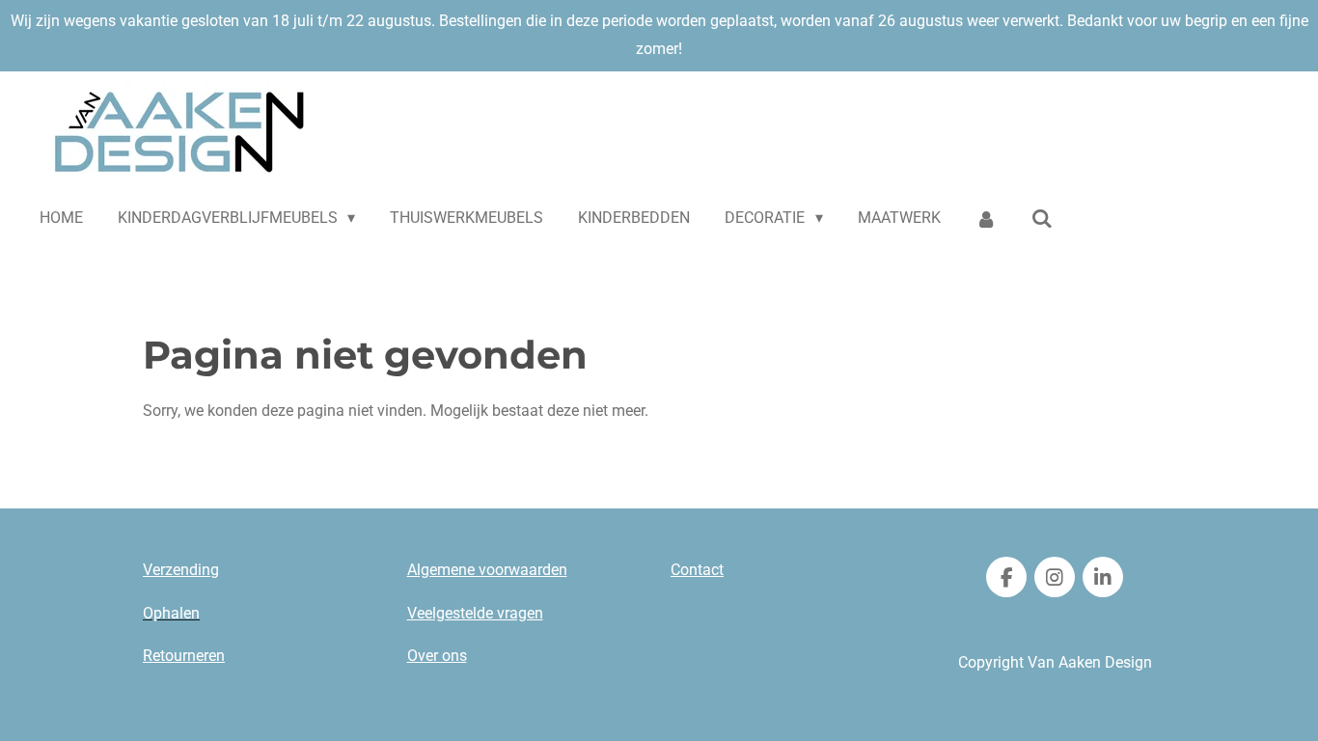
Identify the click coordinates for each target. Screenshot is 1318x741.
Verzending (181, 570)
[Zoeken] (1042, 218)
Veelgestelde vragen (475, 613)
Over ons (437, 655)
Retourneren (184, 655)
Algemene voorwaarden (487, 570)
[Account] (986, 218)
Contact (697, 570)
